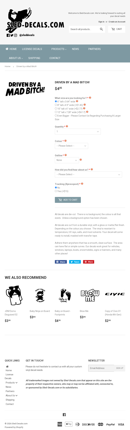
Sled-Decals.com (20, 423)
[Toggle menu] (16, 382)
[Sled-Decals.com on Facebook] (64, 415)
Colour (58, 141)
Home (7, 66)
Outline (58, 155)
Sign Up (119, 368)
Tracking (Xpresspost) (67, 184)
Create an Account (117, 22)
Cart (119, 29)
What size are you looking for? (71, 98)
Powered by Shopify (14, 427)
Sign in (101, 22)
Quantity (59, 126)
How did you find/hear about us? (71, 170)
